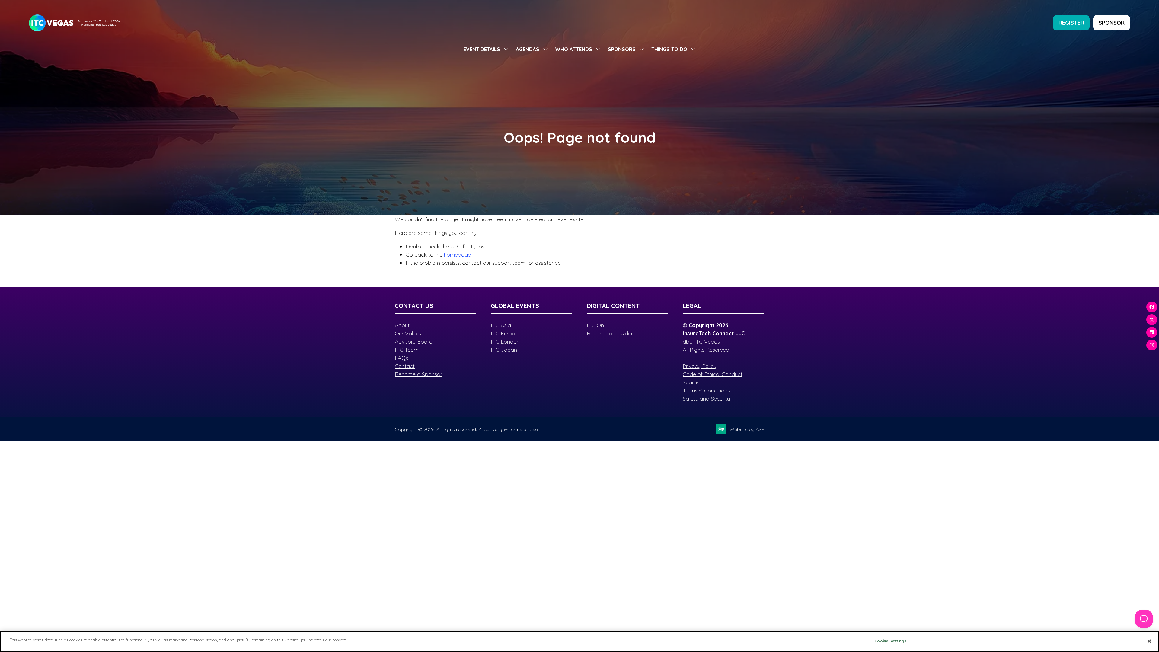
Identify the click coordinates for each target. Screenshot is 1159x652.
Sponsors (622, 49)
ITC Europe (504, 333)
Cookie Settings (890, 640)
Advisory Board (414, 341)
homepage (457, 254)
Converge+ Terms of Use (510, 429)
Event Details (481, 49)
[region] (579, 641)
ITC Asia (501, 325)
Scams (691, 382)
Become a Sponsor (418, 374)
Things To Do (669, 49)
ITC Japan (504, 349)
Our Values (408, 333)
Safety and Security (706, 398)
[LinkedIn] (1151, 332)
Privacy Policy (699, 366)
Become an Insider (610, 333)
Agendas (527, 49)
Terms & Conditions (706, 390)
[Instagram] (1151, 345)
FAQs (401, 357)
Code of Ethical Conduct (712, 374)
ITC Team (407, 349)
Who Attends (573, 49)
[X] (1151, 319)
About (402, 325)
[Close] (1149, 641)
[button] (1071, 22)
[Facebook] (1151, 307)
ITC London (505, 341)
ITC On (595, 325)
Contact (405, 366)
